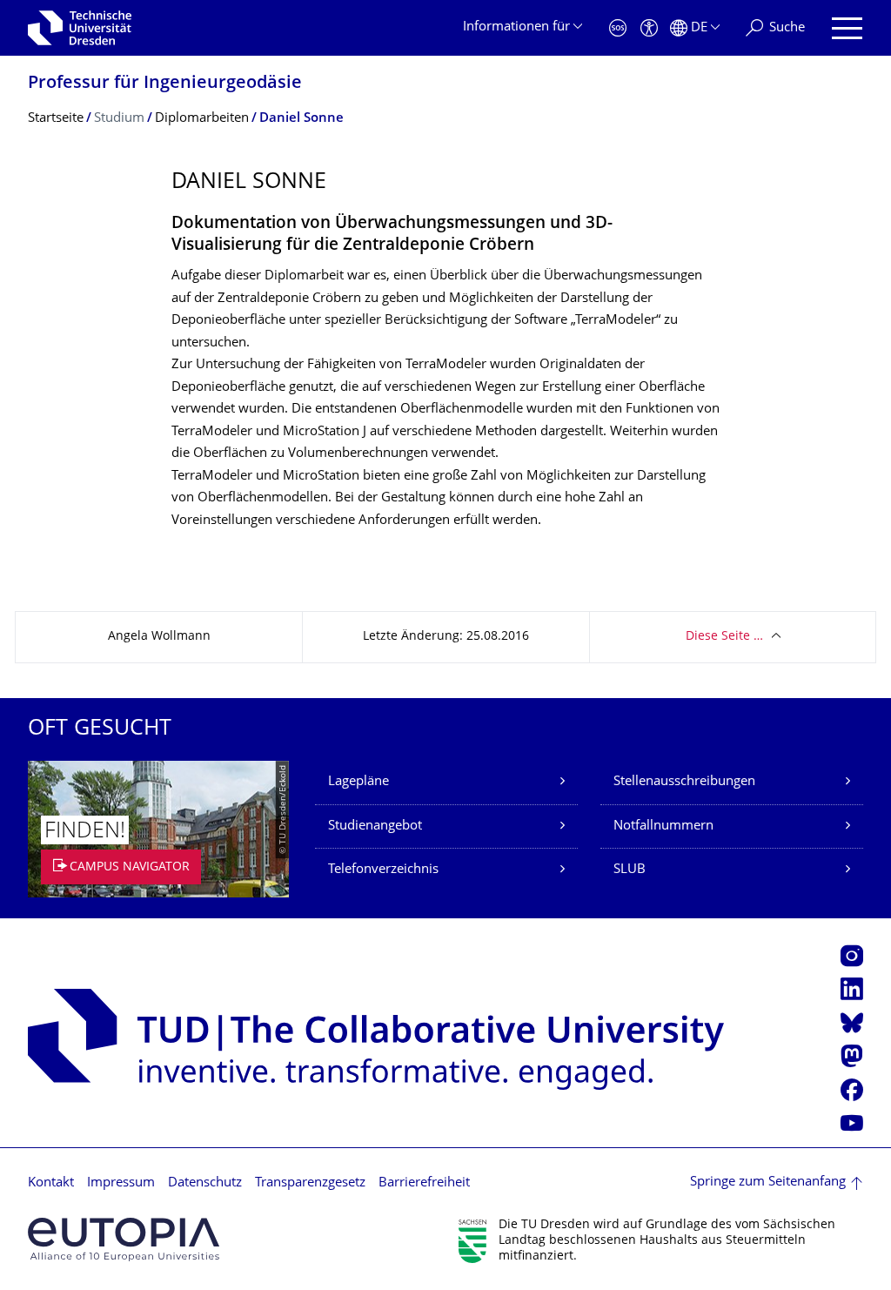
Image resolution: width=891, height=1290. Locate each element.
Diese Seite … (724, 636)
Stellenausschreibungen (684, 782)
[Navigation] (847, 28)
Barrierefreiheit (424, 1183)
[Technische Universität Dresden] (79, 28)
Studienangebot (375, 826)
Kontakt (51, 1183)
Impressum (121, 1183)
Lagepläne (358, 782)
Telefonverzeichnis (383, 870)
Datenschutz (205, 1183)
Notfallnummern (663, 826)
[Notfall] (617, 28)
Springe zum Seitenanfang (768, 1182)
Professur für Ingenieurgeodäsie (165, 84)
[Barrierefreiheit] (649, 28)
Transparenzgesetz (310, 1183)
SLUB (629, 870)
